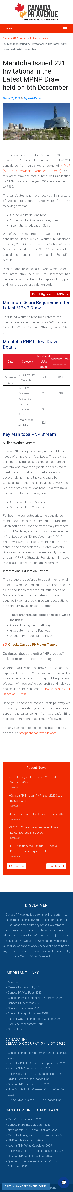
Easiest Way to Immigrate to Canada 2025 (34, 1018)
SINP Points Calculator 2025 (25, 1140)
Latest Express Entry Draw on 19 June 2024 (37, 814)
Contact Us (15, 1029)
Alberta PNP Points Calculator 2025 (30, 1145)
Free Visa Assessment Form (26, 1024)
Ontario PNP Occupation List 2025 (29, 1084)
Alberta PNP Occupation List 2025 (29, 1068)
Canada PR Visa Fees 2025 (24, 992)
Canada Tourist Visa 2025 (23, 1008)
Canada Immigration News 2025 (28, 1013)
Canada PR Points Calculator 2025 (29, 1124)
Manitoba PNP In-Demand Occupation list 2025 (37, 1063)
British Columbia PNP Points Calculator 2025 (35, 1151)
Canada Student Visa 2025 (24, 1003)
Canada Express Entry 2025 (25, 987)
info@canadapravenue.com (38, 733)
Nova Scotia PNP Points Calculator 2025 (33, 1130)
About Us (13, 982)
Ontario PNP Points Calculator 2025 (30, 1156)
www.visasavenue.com (45, 946)
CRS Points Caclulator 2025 (25, 1119)
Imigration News (39, 38)
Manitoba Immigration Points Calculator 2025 (36, 1135)
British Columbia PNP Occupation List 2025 (34, 1073)
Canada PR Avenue (14, 38)
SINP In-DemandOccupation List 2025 (31, 1079)
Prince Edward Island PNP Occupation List (34, 1100)
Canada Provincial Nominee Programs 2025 (35, 998)
